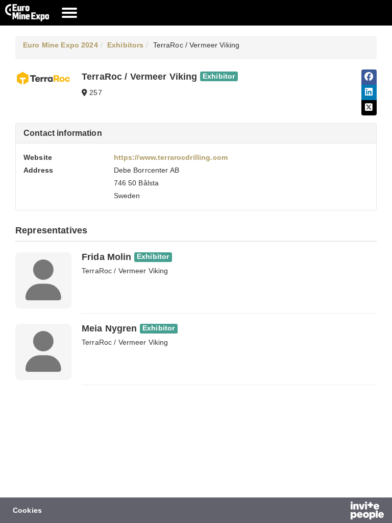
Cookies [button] (27, 510)
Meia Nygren (109, 328)
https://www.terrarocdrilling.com (171, 157)
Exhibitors (125, 45)
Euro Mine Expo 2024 (60, 45)
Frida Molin (107, 257)
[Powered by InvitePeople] (340, 512)
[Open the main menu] (69, 13)
